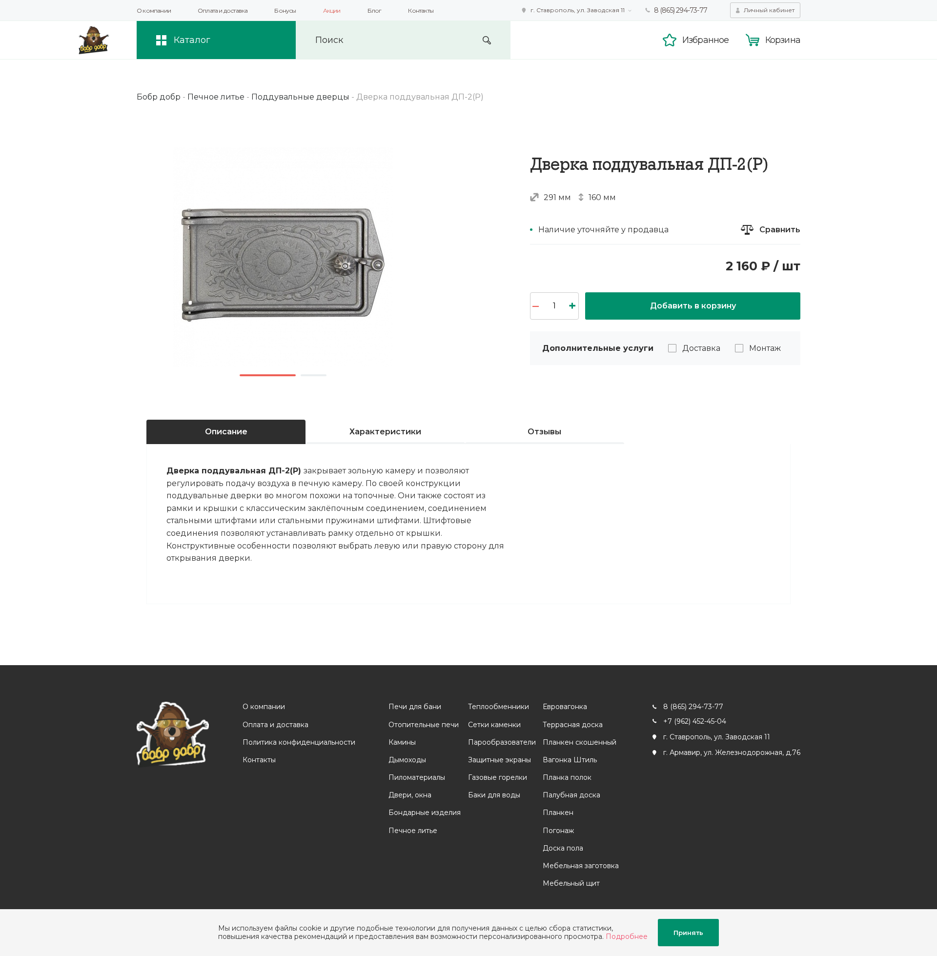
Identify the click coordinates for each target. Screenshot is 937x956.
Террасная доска (573, 724)
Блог (374, 10)
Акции (332, 10)
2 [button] (313, 375)
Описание (226, 431)
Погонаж (558, 830)
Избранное (705, 40)
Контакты (420, 10)
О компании (154, 10)
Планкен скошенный (579, 742)
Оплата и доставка (222, 10)
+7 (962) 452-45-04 (694, 721)
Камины (402, 742)
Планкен (558, 812)
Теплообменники (498, 706)
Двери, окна (409, 795)
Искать (487, 40)
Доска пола (563, 848)
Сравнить (779, 229)
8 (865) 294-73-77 (680, 10)
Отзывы (544, 431)
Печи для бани (414, 706)
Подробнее (627, 936)
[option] (283, 257)
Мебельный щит (571, 883)
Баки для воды (494, 795)
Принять (688, 932)
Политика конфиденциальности (299, 742)
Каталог (192, 40)
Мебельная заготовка (581, 865)
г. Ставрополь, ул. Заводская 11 (577, 10)
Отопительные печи (423, 724)
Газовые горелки (497, 777)
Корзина (782, 40)
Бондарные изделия (424, 812)
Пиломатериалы (416, 777)
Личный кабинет (769, 10)
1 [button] (268, 375)
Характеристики (385, 431)
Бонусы (285, 10)
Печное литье (412, 830)
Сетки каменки (494, 724)
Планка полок (567, 777)
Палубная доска (571, 795)
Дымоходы (407, 759)
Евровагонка (565, 706)
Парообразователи (502, 742)
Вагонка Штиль (570, 759)
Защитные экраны (499, 759)
